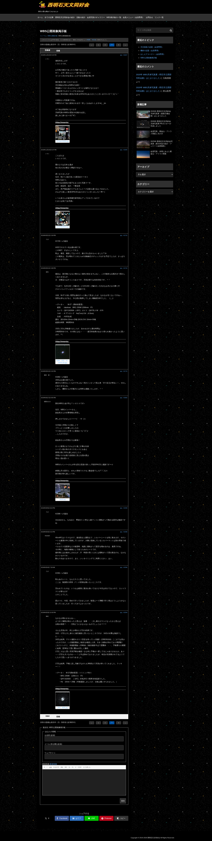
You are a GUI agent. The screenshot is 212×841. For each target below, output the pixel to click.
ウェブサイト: (50, 753)
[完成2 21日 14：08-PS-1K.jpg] (62, 352)
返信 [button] (121, 55)
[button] (121, 818)
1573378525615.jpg (62, 227)
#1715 (125, 371)
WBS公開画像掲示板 (148, 58)
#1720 (125, 268)
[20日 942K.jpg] (62, 699)
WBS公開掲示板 (52, 36)
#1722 (125, 235)
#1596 (125, 567)
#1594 (125, 612)
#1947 (125, 55)
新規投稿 (53, 764)
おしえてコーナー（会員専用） (152, 54)
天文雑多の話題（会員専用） (151, 47)
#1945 (125, 150)
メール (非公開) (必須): (53, 744)
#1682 (125, 397)
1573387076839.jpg (62, 141)
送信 (123, 801)
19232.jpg (62, 499)
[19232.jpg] (62, 491)
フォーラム (43, 36)
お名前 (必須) (50, 735)
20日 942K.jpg (63, 707)
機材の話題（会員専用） (150, 51)
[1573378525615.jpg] (62, 218)
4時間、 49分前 (91, 40)
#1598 (125, 532)
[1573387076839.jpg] (62, 133)
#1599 (125, 508)
